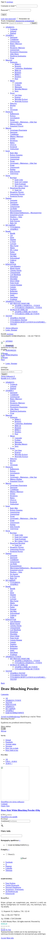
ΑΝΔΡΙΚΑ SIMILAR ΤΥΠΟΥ (26, 312)
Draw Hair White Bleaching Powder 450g (20, 810)
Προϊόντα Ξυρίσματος (18, 56)
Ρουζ (16, 79)
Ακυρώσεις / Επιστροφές (14, 889)
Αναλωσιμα (14, 149)
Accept (3, 938)
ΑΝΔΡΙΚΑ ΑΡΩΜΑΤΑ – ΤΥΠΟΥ (27, 305)
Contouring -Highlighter (23, 68)
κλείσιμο (10, 2)
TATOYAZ (14, 174)
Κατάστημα (16, 717)
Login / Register (11, 330)
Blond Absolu (15, 268)
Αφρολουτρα (15, 157)
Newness (8, 746)
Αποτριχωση (14, 167)
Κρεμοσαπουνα (15, 211)
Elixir (12, 237)
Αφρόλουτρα (15, 42)
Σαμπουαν (13, 37)
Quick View (5, 806)
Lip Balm (13, 209)
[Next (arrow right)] (4, 928)
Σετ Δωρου (14, 219)
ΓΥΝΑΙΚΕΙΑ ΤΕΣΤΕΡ (18, 320)
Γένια (12, 58)
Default (8, 740)
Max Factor (14, 246)
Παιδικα (8, 198)
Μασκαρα (18, 87)
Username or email (8, 6)
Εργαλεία (13, 147)
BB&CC (18, 64)
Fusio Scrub (14, 283)
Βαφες (12, 143)
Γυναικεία (13, 29)
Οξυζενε (13, 145)
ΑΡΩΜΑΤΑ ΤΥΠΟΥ (13, 301)
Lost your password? (8, 19)
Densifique (14, 277)
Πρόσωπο (13, 62)
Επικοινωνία (9, 894)
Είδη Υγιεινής (15, 171)
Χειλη (12, 93)
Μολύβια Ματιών (21, 89)
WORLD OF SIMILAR (19, 310)
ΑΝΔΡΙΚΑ (9, 35)
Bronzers (18, 66)
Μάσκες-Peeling (16, 124)
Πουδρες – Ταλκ (16, 217)
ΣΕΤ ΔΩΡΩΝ (10, 225)
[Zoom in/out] (9, 926)
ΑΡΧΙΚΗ (9, 341)
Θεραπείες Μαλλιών (17, 48)
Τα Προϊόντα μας (11, 891)
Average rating (10, 744)
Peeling (12, 169)
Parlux (12, 252)
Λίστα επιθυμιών (11, 328)
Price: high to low (11, 750)
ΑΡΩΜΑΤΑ (9, 27)
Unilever (13, 260)
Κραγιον (18, 97)
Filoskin (13, 239)
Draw (11, 854)
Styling (12, 46)
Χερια (12, 161)
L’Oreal (13, 242)
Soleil (12, 295)
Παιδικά (13, 33)
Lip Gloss (18, 95)
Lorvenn (13, 244)
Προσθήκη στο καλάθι (9, 817)
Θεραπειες (14, 141)
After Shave (14, 54)
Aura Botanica (15, 266)
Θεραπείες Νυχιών (17, 192)
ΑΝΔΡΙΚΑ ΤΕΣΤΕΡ (17, 318)
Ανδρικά (13, 31)
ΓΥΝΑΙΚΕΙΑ (15, 227)
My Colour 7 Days (21, 186)
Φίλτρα (3, 731)
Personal (13, 254)
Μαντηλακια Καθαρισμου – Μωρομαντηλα (25, 213)
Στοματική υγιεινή (16, 215)
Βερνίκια (13, 178)
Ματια (12, 81)
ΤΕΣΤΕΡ (8, 316)
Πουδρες (18, 77)
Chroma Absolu (15, 270)
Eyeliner (18, 85)
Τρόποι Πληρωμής (12, 885)
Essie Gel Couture (21, 182)
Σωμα (7, 151)
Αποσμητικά (14, 50)
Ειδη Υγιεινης (15, 221)
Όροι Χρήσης (10, 883)
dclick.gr (4, 924)
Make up (18, 70)
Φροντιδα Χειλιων (21, 101)
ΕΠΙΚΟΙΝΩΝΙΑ (11, 355)
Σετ (11, 108)
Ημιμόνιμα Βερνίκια (17, 188)
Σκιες (16, 91)
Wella (12, 262)
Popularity (9, 742)
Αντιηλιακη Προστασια (18, 130)
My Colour (14, 250)
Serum (12, 120)
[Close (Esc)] (2, 926)
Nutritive (13, 289)
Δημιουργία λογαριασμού (25, 21)
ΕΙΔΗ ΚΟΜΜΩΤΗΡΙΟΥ (14, 713)
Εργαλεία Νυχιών (16, 196)
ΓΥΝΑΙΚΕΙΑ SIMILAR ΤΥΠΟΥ (27, 314)
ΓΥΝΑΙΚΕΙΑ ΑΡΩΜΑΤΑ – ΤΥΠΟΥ (28, 308)
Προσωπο (9, 112)
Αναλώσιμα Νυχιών (17, 194)
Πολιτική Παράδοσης (13, 887)
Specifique (14, 297)
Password (5, 10)
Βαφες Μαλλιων (16, 44)
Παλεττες (13, 103)
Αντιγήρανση (15, 118)
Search (34, 23)
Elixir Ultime (14, 281)
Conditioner (14, 39)
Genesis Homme (16, 285)
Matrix (12, 248)
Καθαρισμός (14, 114)
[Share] (4, 926)
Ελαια (12, 165)
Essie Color (19, 180)
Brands (8, 231)
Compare (4, 804)
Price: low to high (11, 748)
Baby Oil (13, 223)
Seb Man (13, 256)
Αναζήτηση (5, 821)
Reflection (13, 291)
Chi (11, 235)
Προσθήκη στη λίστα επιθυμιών (12, 802)
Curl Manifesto (15, 275)
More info (10, 938)
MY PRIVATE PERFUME (20, 303)
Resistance (14, 293)
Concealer (18, 83)
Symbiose (13, 299)
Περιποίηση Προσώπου (18, 52)
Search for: (5, 23)
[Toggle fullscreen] (6, 926)
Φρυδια (13, 105)
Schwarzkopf (15, 258)
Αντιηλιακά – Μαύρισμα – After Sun (23, 122)
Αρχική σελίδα (6, 717)
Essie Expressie (20, 184)
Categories (5, 694)
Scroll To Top (6, 930)
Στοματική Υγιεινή (16, 126)
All (6, 698)
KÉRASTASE (10, 264)
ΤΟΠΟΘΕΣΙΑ (10, 350)
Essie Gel (18, 190)
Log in (4, 14)
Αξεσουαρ (14, 110)
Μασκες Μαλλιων (16, 136)
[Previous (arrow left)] (2, 928)
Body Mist (14, 153)
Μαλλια (8, 128)
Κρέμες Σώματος (16, 155)
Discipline (13, 279)
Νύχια (7, 176)
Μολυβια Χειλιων (21, 99)
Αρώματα (13, 200)
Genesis (13, 287)
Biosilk (12, 233)
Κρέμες (13, 116)
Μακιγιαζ (8, 60)
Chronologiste (15, 272)
